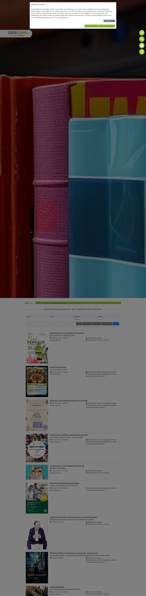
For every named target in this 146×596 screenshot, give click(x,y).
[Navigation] (142, 33)
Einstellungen (107, 21)
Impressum (64, 17)
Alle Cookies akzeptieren (107, 26)
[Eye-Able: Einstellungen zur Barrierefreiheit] (142, 52)
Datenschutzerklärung (43, 17)
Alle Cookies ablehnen (91, 26)
